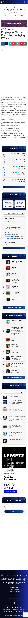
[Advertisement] (14, 83)
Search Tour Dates (14, 500)
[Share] (3, 44)
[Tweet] (6, 43)
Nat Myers (21, 166)
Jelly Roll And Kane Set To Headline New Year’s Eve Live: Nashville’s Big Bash (16, 402)
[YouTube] (18, 607)
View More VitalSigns (14, 248)
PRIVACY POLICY (8, 611)
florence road (20, 153)
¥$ (12, 280)
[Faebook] (8, 607)
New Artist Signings (14, 195)
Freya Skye (21, 173)
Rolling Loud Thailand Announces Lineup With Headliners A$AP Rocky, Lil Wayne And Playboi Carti (15, 410)
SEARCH (14, 511)
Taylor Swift (14, 288)
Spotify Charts (14, 256)
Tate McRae (14, 275)
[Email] (17, 44)
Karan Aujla (21, 179)
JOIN (11, 603)
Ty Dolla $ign (16, 281)
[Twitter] (10, 607)
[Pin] (21, 44)
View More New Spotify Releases (14, 377)
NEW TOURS (14, 149)
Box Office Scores (14, 593)
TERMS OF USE (16, 611)
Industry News (14, 587)
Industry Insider (14, 589)
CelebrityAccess (13, 615)
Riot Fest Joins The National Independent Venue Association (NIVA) (17, 434)
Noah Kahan (14, 294)
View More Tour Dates (14, 187)
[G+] (14, 44)
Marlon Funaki (20, 160)
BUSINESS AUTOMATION (19, 610)
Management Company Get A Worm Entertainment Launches (16, 440)
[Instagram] (15, 607)
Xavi (12, 269)
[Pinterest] (20, 607)
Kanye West (16, 280)
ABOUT (22, 611)
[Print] (25, 44)
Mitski (13, 301)
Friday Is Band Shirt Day (15, 396)
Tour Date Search (15, 591)
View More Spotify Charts (14, 307)
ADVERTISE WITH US (7, 610)
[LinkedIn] (12, 607)
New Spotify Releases (14, 316)
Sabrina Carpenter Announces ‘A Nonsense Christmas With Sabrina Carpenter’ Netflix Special (17, 418)
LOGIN (17, 603)
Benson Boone (15, 263)
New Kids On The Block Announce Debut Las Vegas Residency (15, 426)
